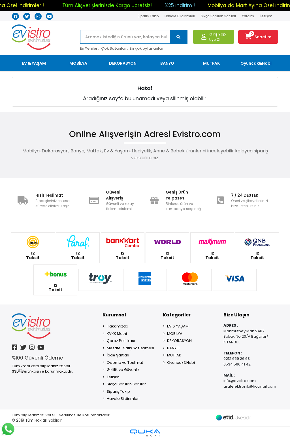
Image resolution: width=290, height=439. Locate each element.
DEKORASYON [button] (123, 63)
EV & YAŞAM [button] (34, 63)
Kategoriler (177, 315)
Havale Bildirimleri (180, 16)
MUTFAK (174, 355)
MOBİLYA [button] (78, 63)
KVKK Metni (117, 333)
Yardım (248, 16)
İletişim (266, 16)
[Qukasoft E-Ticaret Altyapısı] (145, 432)
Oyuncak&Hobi (181, 362)
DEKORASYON (179, 340)
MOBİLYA (174, 333)
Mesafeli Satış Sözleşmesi (130, 348)
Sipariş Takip (148, 16)
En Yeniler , (89, 48)
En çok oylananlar (146, 48)
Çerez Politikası (121, 340)
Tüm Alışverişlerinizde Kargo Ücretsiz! (107, 5)
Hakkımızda (117, 326)
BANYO (173, 348)
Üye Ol (214, 39)
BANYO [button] (167, 63)
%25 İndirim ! (180, 5)
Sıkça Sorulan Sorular (218, 16)
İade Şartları (118, 355)
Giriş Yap (217, 34)
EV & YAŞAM (178, 326)
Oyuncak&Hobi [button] (256, 63)
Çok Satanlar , (114, 48)
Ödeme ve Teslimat (125, 362)
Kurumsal (114, 315)
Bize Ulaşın (236, 315)
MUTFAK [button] (211, 63)
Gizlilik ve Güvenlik (123, 369)
